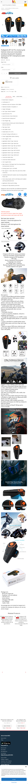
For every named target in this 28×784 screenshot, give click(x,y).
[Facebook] (6, 91)
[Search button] (25, 5)
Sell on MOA (3, 757)
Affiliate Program (4, 759)
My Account (3, 747)
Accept (14, 779)
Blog (2, 740)
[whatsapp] (14, 91)
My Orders (3, 749)
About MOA (3, 738)
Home (2, 8)
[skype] (15, 91)
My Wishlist (3, 753)
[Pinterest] (9, 91)
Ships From (3, 62)
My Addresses (4, 751)
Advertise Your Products (6, 761)
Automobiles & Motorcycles (11, 8)
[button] (26, 766)
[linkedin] (12, 91)
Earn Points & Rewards (6, 762)
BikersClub (8, 82)
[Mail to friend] (11, 91)
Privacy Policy (14, 782)
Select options (7, 725)
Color (2, 67)
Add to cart (18, 73)
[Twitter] (4, 91)
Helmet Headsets (5, 9)
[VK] (8, 91)
